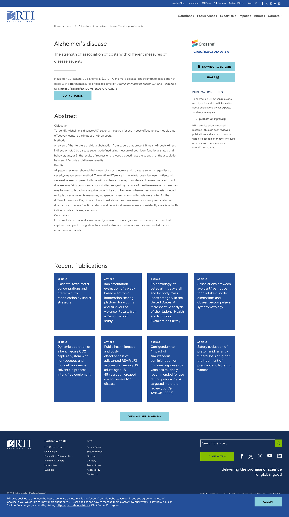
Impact (69, 26)
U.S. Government (53, 447)
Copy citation (73, 95)
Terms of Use (94, 465)
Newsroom (193, 3)
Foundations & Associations (58, 456)
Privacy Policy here (150, 501)
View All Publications (144, 416)
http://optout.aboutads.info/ (73, 505)
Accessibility (93, 470)
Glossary (91, 461)
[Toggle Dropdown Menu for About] (264, 16)
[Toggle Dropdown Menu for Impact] (250, 16)
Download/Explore (216, 66)
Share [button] (210, 77)
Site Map (91, 456)
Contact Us (93, 474)
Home (57, 26)
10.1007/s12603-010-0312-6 (210, 51)
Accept (272, 501)
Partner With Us (236, 3)
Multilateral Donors (54, 461)
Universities (50, 465)
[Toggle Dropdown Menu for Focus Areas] (216, 16)
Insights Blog (178, 3)
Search (251, 3)
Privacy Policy (94, 447)
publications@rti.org (212, 119)
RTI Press (206, 3)
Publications (220, 3)
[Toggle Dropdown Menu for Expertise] (235, 16)
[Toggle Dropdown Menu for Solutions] (194, 16)
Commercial (50, 452)
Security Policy (94, 452)
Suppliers (49, 470)
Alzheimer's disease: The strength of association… (121, 26)
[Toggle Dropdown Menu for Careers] (281, 16)
